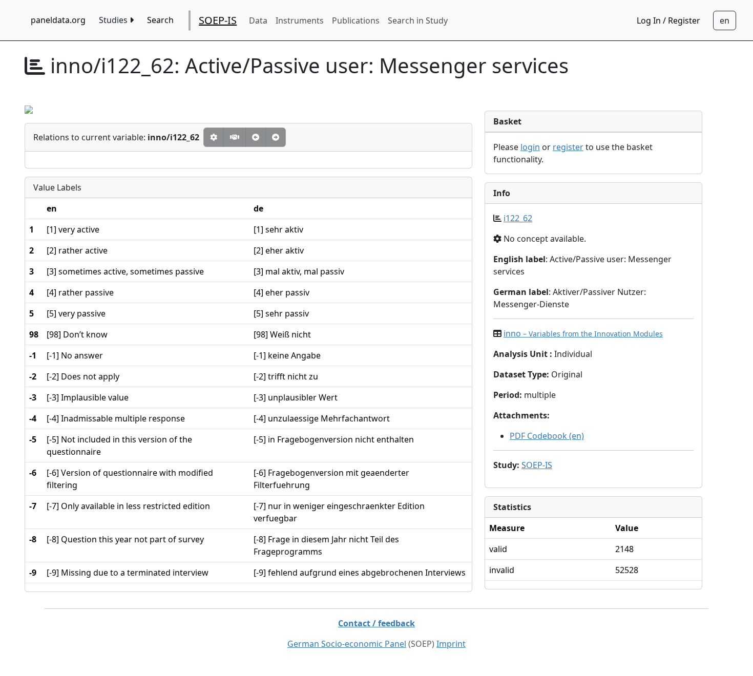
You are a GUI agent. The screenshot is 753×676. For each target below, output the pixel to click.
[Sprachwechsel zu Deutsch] (724, 20)
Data (258, 20)
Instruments (300, 20)
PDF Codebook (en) (547, 435)
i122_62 (518, 218)
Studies (114, 20)
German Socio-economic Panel (346, 643)
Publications (356, 20)
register (568, 147)
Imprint (451, 643)
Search (160, 20)
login (530, 147)
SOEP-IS (218, 20)
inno (583, 333)
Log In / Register (668, 20)
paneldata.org (58, 20)
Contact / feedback (376, 623)
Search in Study (418, 20)
